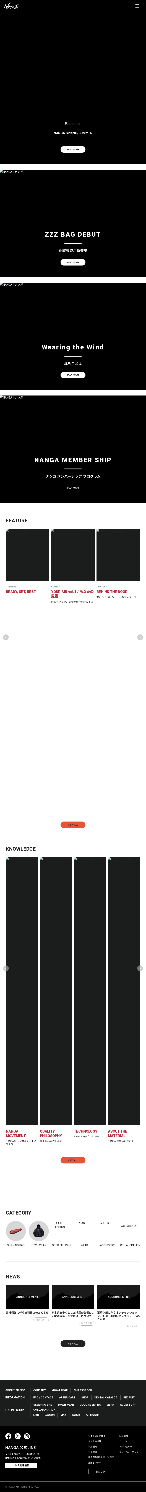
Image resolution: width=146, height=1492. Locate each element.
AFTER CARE (67, 1397)
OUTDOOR (92, 1415)
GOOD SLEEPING (90, 1404)
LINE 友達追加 (21, 1465)
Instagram (27, 1436)
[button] (6, 637)
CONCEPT (39, 1390)
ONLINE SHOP (14, 1410)
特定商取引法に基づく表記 (101, 1457)
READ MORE (73, 149)
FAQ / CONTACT (43, 1397)
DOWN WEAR (66, 1404)
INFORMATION (15, 1397)
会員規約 (92, 1452)
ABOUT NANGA (15, 1390)
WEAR (110, 1404)
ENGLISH (101, 1471)
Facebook (8, 1436)
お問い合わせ (125, 1446)
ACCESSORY (128, 1404)
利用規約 (92, 1446)
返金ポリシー (94, 1462)
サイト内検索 (94, 1441)
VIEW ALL (73, 824)
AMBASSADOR (83, 1390)
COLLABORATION (44, 1409)
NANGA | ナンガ (11, 5)
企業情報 (123, 1436)
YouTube (36, 1436)
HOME (76, 1415)
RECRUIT (129, 1397)
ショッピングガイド (98, 1436)
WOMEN (50, 1415)
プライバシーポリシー (130, 1452)
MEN (36, 1415)
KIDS (63, 1415)
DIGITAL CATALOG (106, 1397)
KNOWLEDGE (60, 1390)
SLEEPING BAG (42, 1404)
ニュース (123, 1441)
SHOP (84, 1397)
